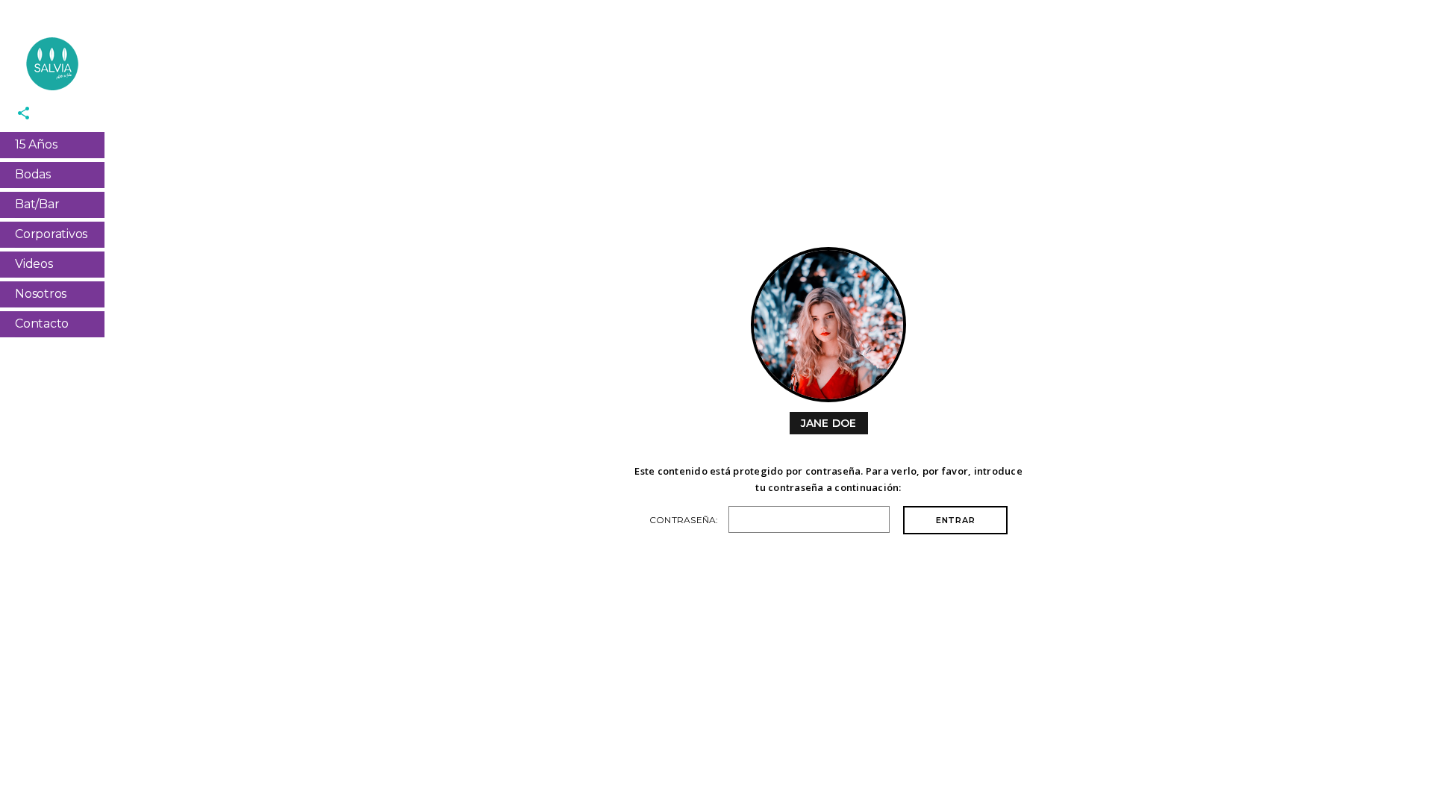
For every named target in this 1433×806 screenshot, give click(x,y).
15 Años (36, 144)
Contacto (42, 323)
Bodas (33, 174)
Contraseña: (685, 519)
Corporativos (51, 234)
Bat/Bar (37, 204)
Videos (34, 264)
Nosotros (40, 294)
